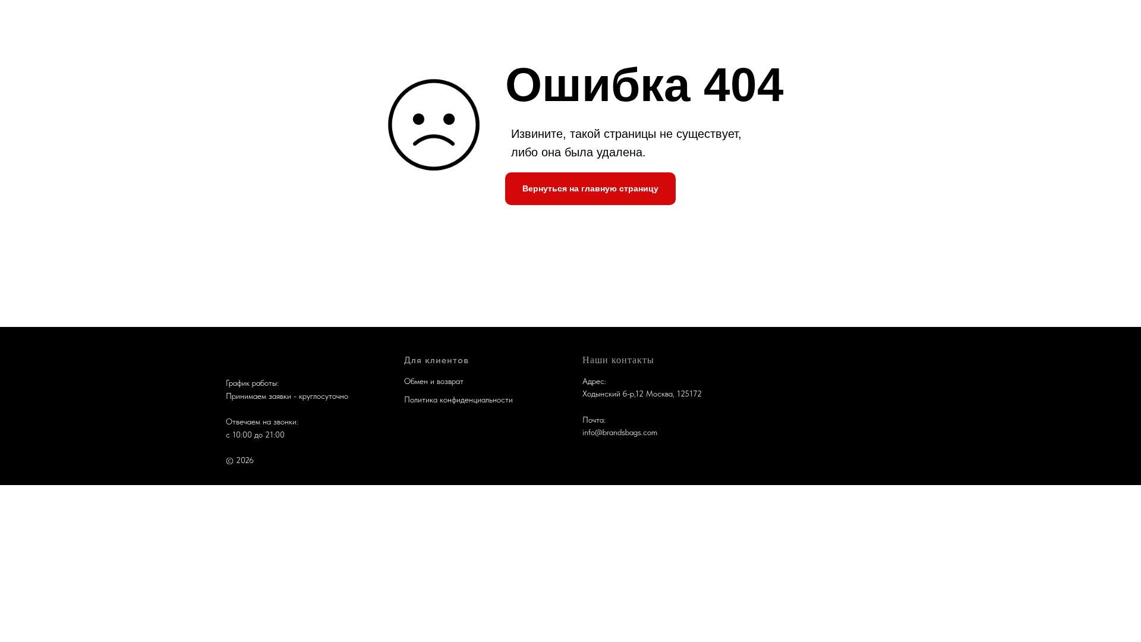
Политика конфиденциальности (458, 399)
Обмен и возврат (434, 381)
